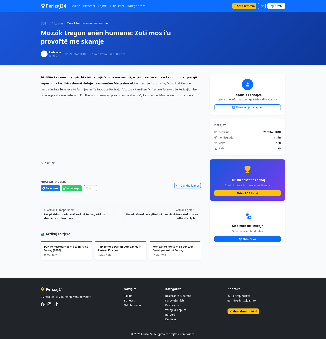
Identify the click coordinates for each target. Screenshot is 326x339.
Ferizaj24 (56, 6)
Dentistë (170, 319)
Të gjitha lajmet (189, 185)
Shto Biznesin (246, 6)
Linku (92, 188)
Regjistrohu (276, 6)
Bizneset (89, 6)
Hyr (262, 6)
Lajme (102, 6)
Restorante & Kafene (178, 296)
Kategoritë (134, 6)
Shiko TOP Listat (247, 193)
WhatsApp (73, 188)
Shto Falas (249, 239)
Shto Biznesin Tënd (245, 311)
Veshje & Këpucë (175, 310)
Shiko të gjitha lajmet (249, 107)
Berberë (170, 314)
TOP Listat (117, 6)
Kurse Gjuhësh (174, 300)
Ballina (75, 6)
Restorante (172, 305)
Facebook (52, 188)
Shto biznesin (132, 305)
